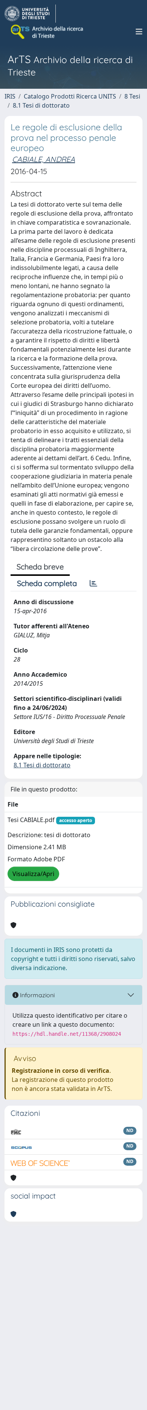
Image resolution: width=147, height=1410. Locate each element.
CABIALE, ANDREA (43, 159)
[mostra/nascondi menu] (139, 31)
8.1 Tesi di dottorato (41, 105)
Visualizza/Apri (33, 874)
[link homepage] (30, 14)
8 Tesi (132, 96)
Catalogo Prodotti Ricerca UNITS (70, 96)
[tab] (93, 583)
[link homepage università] (47, 32)
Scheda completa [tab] (47, 583)
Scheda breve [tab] (40, 566)
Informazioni (36, 995)
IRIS (10, 96)
